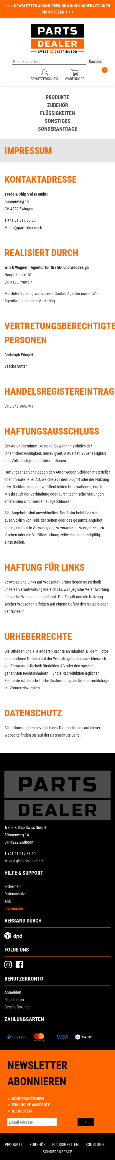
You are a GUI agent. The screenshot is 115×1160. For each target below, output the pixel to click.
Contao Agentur (67, 293)
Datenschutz (60, 735)
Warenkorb (75, 79)
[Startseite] (57, 41)
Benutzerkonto (44, 79)
